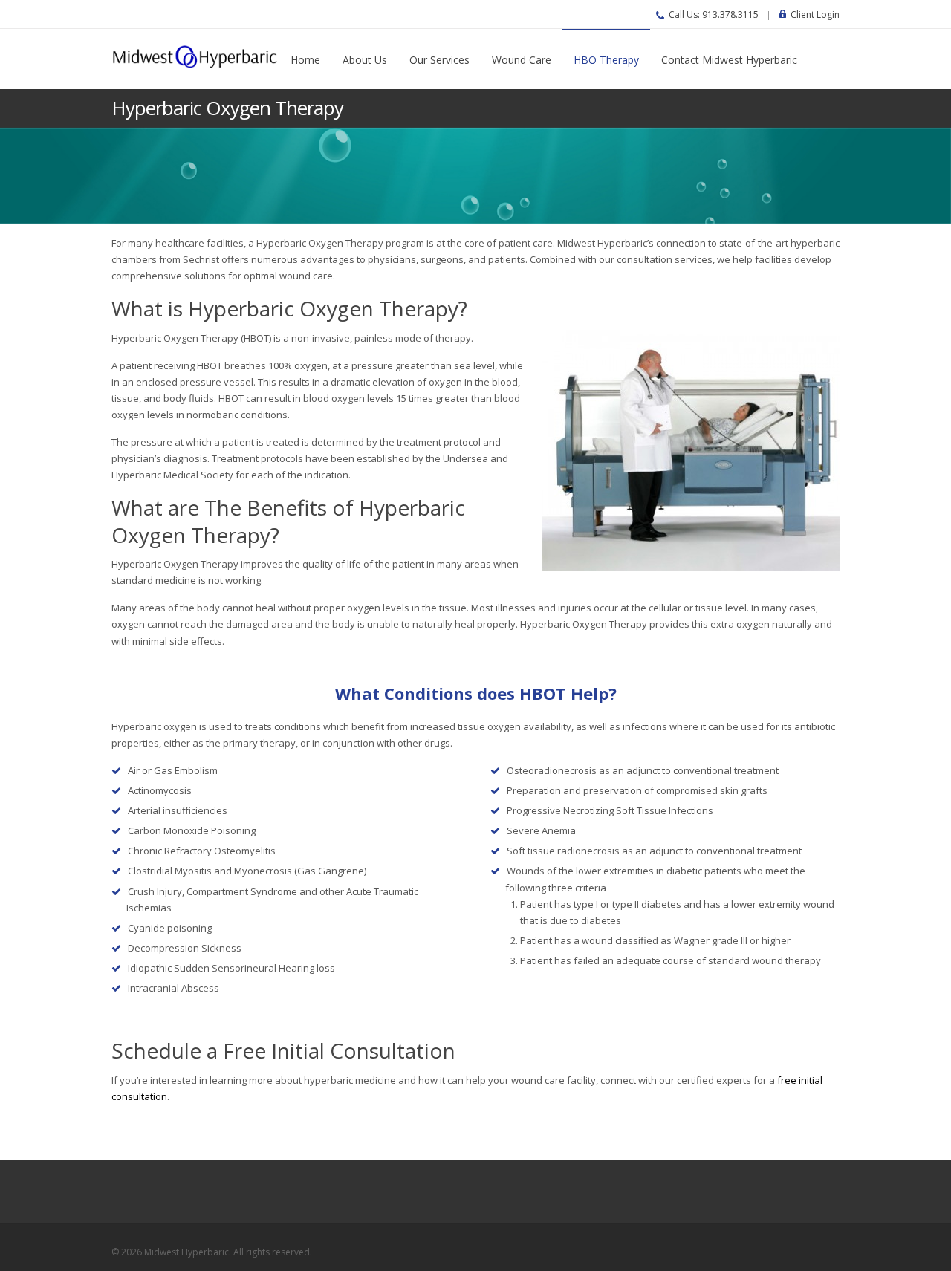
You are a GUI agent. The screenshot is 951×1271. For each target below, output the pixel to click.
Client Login (815, 14)
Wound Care (521, 60)
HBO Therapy (606, 60)
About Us (365, 60)
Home (305, 60)
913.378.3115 (730, 14)
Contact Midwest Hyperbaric (729, 60)
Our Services (439, 60)
